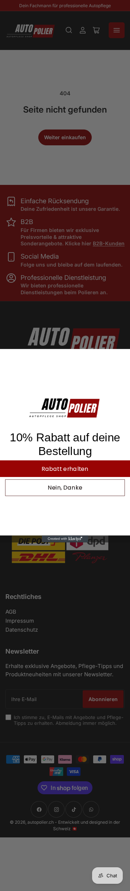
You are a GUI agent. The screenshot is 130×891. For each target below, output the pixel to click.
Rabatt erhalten (65, 468)
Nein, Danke (65, 487)
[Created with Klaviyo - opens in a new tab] (65, 538)
